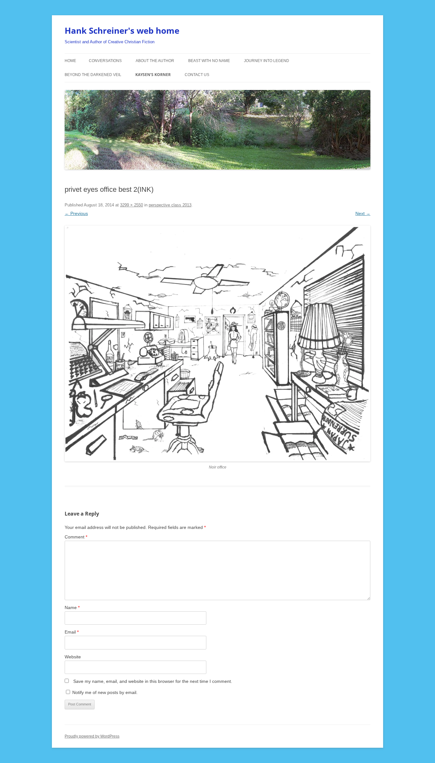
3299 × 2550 (131, 205)
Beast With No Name (209, 61)
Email (72, 632)
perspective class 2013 (170, 205)
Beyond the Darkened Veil (93, 75)
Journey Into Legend (266, 61)
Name (72, 607)
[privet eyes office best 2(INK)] (217, 343)
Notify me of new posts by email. (105, 692)
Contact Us (197, 75)
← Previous (76, 213)
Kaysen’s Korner (153, 74)
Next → (362, 213)
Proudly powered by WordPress (92, 736)
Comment (76, 536)
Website (73, 656)
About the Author (155, 61)
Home (70, 61)
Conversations (105, 61)
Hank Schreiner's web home (122, 30)
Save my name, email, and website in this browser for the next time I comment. (152, 681)
